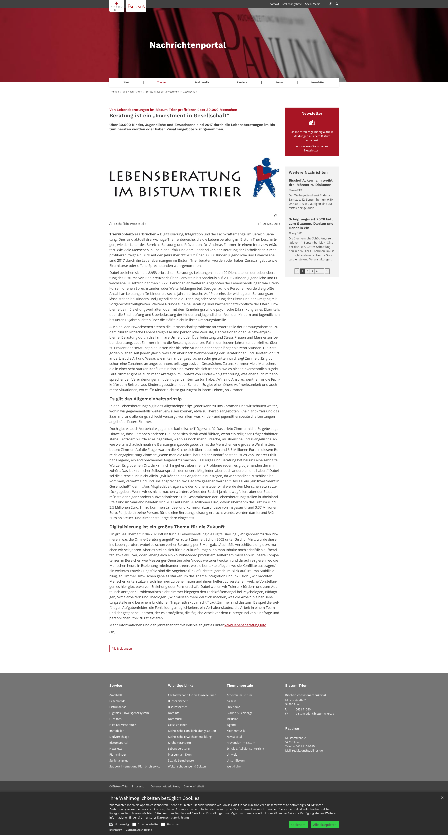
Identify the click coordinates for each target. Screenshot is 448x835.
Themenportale (240, 685)
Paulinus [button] (242, 82)
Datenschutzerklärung (173, 817)
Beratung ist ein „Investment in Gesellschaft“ (172, 91)
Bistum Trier (296, 685)
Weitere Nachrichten (308, 172)
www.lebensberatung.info (245, 625)
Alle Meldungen (122, 648)
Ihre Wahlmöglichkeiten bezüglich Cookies (154, 798)
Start (126, 82)
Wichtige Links (181, 685)
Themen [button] (162, 82)
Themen (114, 91)
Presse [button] (279, 82)
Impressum (115, 829)
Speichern (298, 825)
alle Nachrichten (132, 91)
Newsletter (318, 82)
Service (115, 685)
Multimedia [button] (202, 82)
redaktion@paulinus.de (307, 750)
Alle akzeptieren (325, 825)
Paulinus (292, 728)
